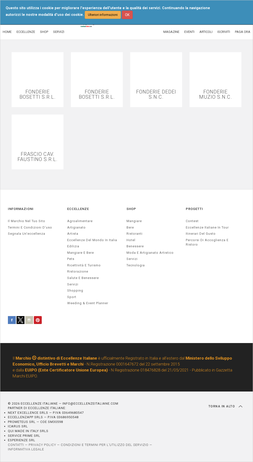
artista (72, 233)
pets (70, 259)
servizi (72, 284)
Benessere (135, 246)
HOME (7, 32)
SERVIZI (58, 32)
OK (127, 15)
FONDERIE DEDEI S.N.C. (156, 94)
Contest (192, 221)
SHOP (44, 32)
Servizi (132, 259)
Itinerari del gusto (201, 233)
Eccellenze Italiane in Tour (207, 227)
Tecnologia (135, 265)
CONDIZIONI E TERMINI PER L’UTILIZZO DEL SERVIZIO (104, 445)
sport (71, 297)
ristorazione (77, 271)
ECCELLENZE (26, 32)
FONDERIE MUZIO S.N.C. (215, 94)
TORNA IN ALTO (222, 406)
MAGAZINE (171, 32)
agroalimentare (80, 221)
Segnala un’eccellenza (26, 233)
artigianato (76, 227)
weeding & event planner (87, 303)
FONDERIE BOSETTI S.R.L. (38, 94)
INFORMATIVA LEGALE (26, 449)
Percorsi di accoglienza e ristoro (207, 242)
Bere (130, 227)
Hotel (130, 240)
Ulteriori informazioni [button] (103, 15)
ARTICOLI (205, 32)
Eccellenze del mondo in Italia (92, 240)
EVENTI (189, 32)
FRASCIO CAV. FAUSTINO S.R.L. (38, 157)
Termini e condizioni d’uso (30, 227)
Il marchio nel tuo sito (26, 221)
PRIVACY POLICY (42, 445)
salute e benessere (83, 278)
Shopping (75, 290)
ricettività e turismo (84, 265)
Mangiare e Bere (80, 252)
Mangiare (134, 221)
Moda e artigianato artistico (150, 252)
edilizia (73, 246)
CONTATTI (16, 445)
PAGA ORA (242, 32)
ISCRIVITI (223, 32)
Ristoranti (134, 233)
